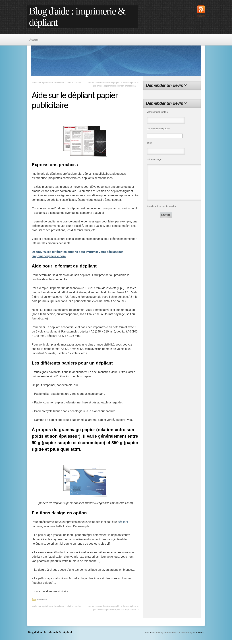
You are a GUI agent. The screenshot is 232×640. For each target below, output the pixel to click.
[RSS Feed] (201, 12)
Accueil (34, 40)
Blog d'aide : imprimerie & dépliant (77, 16)
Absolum (149, 632)
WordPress (198, 632)
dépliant (123, 521)
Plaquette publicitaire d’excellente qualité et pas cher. (57, 83)
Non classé (42, 600)
